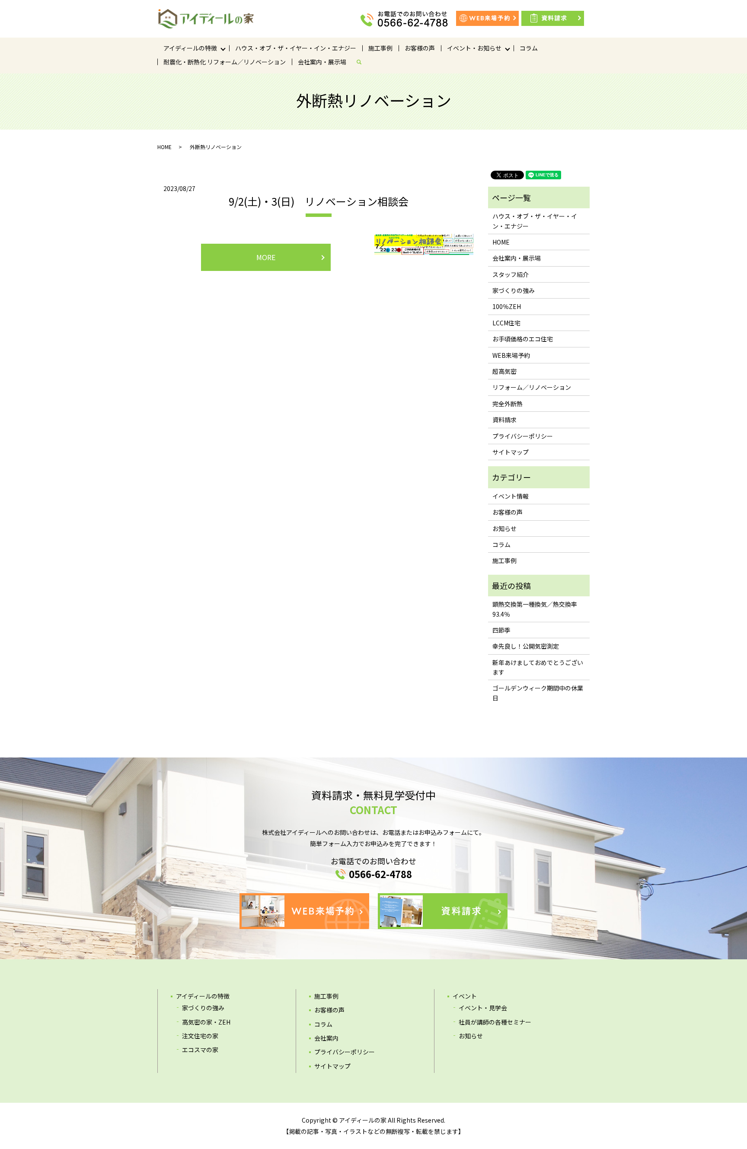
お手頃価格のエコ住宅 (522, 338)
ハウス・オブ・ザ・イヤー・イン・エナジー (295, 48)
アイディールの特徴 (190, 48)
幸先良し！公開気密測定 (525, 646)
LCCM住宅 (506, 322)
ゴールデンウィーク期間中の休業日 (537, 693)
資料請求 (504, 419)
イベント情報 (510, 496)
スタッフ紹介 (510, 274)
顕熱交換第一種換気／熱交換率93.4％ (534, 609)
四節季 (501, 630)
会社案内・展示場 (322, 61)
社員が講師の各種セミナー (495, 1022)
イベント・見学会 (483, 1007)
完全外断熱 (507, 403)
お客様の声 (420, 48)
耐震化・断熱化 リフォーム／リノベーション (224, 61)
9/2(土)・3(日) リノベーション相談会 (319, 201)
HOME (164, 146)
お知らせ (504, 528)
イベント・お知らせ (474, 48)
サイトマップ (510, 452)
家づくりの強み (513, 290)
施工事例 (380, 48)
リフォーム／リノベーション (531, 387)
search (362, 61)
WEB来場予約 (511, 355)
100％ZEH (506, 306)
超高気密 (504, 371)
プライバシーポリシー (522, 436)
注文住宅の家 (200, 1035)
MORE (265, 257)
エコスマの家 (200, 1049)
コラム (529, 48)
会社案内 (326, 1038)
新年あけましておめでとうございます (537, 667)
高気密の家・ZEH (206, 1022)
